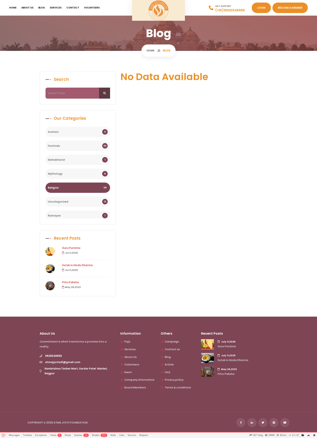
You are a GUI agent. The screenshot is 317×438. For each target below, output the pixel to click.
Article (169, 364)
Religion (77, 188)
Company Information (139, 380)
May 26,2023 (73, 287)
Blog (41, 7)
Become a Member (290, 8)
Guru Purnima (71, 248)
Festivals (77, 146)
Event (128, 372)
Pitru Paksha (70, 282)
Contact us (172, 349)
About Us (27, 7)
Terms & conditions (178, 387)
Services (56, 7)
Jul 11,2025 (71, 253)
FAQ (167, 372)
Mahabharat (76, 160)
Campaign (172, 341)
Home (13, 7)
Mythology (77, 174)
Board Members (135, 387)
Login (261, 8)
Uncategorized (77, 201)
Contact (72, 7)
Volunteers (92, 7)
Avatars (77, 132)
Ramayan (76, 215)
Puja (127, 341)
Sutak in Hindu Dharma (77, 265)
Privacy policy (174, 380)
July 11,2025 (228, 341)
